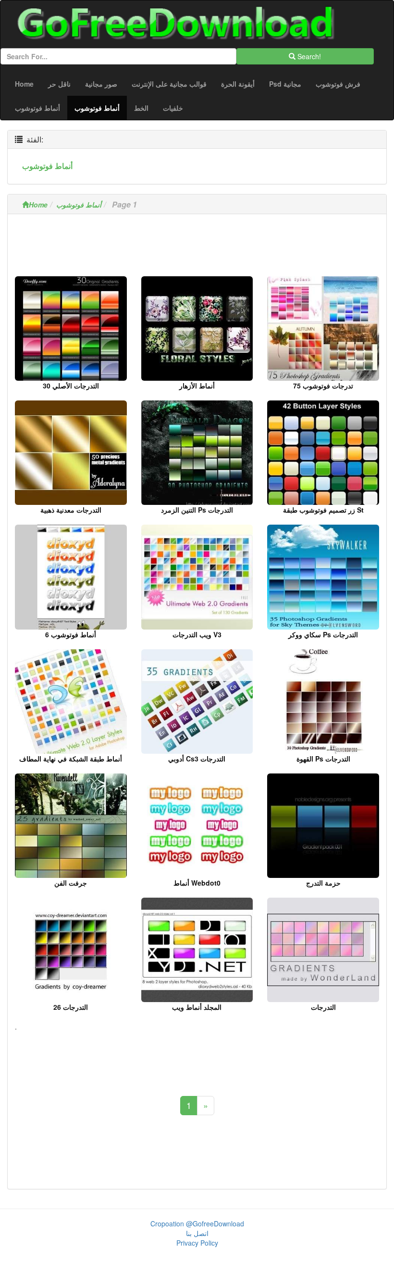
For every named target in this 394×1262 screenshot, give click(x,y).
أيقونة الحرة (238, 84)
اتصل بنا (197, 1233)
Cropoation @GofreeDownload (197, 1223)
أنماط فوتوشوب (37, 108)
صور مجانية (101, 84)
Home (24, 84)
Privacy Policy (197, 1243)
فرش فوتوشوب (338, 84)
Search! (308, 56)
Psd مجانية (285, 84)
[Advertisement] (197, 248)
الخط (141, 108)
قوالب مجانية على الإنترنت (169, 84)
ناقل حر (59, 84)
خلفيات (173, 108)
